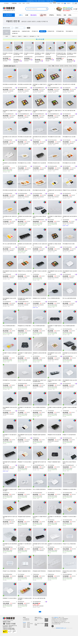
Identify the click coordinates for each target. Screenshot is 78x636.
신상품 (26, 15)
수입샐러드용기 (16, 31)
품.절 (65, 15)
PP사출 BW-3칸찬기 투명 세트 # (39, 571)
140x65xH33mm (48, 56)
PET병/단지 (51, 31)
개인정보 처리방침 (30, 623)
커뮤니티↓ (59, 15)
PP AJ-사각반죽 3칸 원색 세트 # (39, 489)
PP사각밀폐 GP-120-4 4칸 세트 (69, 163)
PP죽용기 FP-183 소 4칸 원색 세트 (69, 190)
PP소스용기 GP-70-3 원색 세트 (69, 84)
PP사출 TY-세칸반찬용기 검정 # (54, 461)
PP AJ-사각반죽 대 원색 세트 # (39, 325)
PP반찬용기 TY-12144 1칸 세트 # (69, 516)
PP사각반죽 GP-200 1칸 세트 (53, 163)
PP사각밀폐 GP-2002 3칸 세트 (24, 190)
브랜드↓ (21, 15)
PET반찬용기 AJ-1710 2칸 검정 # (9, 380)
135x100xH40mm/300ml (7, 56)
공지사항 (27, 3)
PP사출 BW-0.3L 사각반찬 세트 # (69, 489)
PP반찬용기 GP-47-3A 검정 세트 (39, 298)
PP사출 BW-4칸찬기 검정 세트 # (24, 516)
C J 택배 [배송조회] (26, 618)
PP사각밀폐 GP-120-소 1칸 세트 (24, 163)
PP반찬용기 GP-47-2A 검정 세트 (39, 163)
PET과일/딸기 (60, 31)
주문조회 (58, 3)
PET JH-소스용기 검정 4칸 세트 (39, 598)
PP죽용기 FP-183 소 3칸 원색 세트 (25, 271)
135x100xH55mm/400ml (28, 56)
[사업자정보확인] (65, 618)
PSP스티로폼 (69, 31)
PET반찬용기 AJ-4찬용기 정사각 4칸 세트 (39, 54)
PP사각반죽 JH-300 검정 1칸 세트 (25, 136)
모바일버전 (14, 632)
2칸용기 (20, 36)
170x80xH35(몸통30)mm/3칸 (61, 56)
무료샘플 (28, 627)
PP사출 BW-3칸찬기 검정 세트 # (39, 434)
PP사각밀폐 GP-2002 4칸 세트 (39, 190)
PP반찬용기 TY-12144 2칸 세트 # (24, 461)
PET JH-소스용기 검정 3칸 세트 (69, 110)
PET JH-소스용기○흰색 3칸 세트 (9, 243)
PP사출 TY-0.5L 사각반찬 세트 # (9, 571)
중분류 (6, 32)
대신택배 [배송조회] (26, 619)
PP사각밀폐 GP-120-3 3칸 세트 (69, 136)
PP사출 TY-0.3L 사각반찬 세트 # (69, 543)
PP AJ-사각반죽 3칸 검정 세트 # (39, 407)
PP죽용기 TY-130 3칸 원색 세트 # (24, 489)
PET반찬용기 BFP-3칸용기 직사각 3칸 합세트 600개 (61, 54)
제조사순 (74, 65)
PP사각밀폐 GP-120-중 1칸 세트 (54, 136)
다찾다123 (75, 9)
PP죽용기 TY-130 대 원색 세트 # (69, 434)
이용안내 (28, 622)
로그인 (51, 3)
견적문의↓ (51, 15)
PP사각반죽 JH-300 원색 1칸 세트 (10, 84)
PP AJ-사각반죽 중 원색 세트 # (9, 325)
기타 (38, 36)
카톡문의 (6, 632)
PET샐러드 (35, 31)
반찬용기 (42, 31)
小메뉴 (69, 15)
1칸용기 (14, 36)
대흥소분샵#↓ (33, 15)
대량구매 (28, 624)
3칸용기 (26, 36)
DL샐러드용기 (26, 31)
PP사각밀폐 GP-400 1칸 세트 (69, 243)
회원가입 (54, 3)
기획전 (44, 15)
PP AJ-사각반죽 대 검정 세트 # (69, 325)
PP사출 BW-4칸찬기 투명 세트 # (54, 571)
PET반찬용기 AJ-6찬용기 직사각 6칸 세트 (18, 54)
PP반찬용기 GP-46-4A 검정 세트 (54, 434)
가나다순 (70, 65)
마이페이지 (68, 3)
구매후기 (23, 3)
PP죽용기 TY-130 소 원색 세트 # (24, 380)
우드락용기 (14, 33)
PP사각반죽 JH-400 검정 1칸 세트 (10, 190)
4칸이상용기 (33, 36)
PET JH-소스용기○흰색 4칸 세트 (69, 298)
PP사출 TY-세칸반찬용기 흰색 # (24, 571)
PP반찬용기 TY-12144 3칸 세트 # (9, 598)
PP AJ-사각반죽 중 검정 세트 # (54, 298)
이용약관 (24, 623)
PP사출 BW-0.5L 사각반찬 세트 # (24, 325)
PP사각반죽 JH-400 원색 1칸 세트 (25, 84)
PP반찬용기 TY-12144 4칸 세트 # (54, 489)
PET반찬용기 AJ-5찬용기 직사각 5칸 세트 (72, 54)
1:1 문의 (10, 632)
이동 (28, 27)
